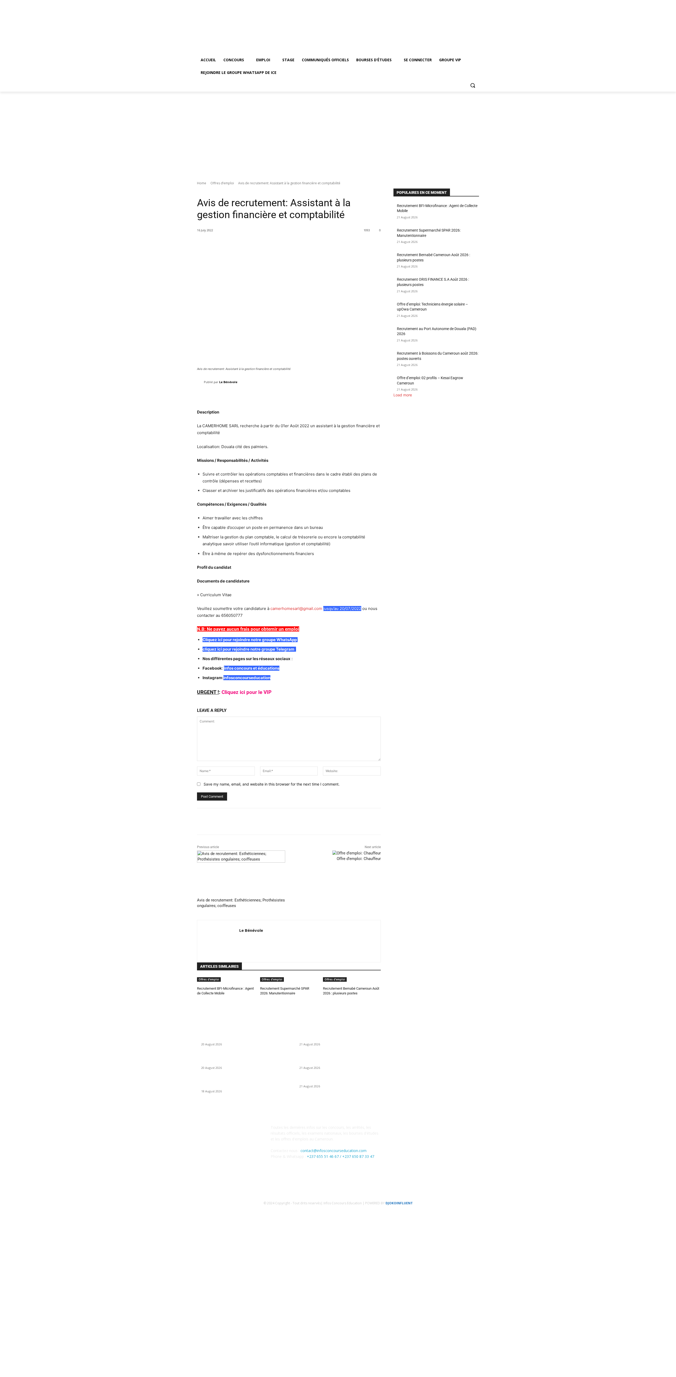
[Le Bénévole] (200, 382)
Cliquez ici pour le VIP (246, 692)
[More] (372, 395)
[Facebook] (461, 14)
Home (201, 183)
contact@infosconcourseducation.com (334, 1150)
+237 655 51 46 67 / (324, 1156)
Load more (402, 395)
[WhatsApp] (424, 1131)
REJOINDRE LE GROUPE (37, 1325)
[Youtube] (476, 14)
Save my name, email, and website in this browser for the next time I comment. (272, 784)
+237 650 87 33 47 (358, 1156)
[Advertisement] (338, 131)
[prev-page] (198, 1000)
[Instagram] (469, 14)
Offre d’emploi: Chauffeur (359, 858)
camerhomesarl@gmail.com (296, 608)
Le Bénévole (228, 382)
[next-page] (201, 1000)
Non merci (103, 1370)
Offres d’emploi (222, 183)
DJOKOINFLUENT (399, 1203)
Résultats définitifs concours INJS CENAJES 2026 (340, 1080)
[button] (472, 85)
